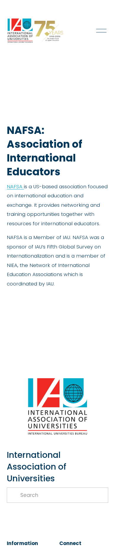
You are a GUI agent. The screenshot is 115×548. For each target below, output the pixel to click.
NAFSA (15, 186)
